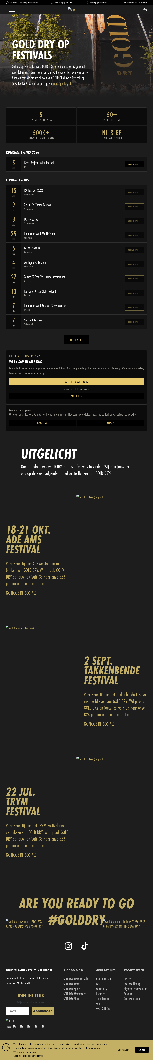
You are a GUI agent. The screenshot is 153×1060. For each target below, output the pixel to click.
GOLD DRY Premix (72, 983)
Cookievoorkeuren (132, 998)
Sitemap (128, 993)
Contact (99, 1003)
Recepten (100, 993)
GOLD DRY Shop (71, 998)
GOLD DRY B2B (103, 978)
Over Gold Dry (103, 1008)
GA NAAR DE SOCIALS (21, 593)
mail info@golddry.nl (76, 382)
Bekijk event (134, 164)
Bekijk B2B (76, 396)
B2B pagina (92, 714)
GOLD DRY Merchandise (74, 993)
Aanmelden (43, 1010)
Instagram (42, 423)
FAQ (98, 983)
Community (101, 988)
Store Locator (102, 998)
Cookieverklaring (132, 983)
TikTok (110, 423)
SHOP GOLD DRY (73, 970)
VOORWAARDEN (134, 970)
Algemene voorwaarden (135, 988)
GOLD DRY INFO (106, 970)
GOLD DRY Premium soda (75, 978)
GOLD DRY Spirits (71, 988)
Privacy (127, 978)
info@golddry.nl (62, 83)
